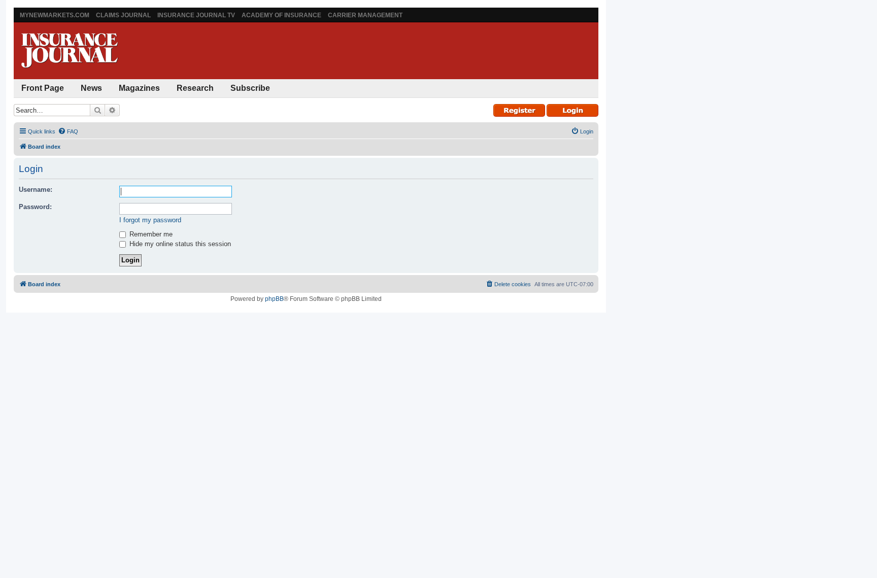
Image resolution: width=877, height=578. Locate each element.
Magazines (139, 88)
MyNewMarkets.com (54, 15)
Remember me (150, 234)
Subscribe (250, 88)
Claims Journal (123, 15)
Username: (35, 189)
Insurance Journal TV (196, 15)
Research (195, 88)
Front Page (42, 88)
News (91, 88)
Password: (35, 207)
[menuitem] (68, 131)
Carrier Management (365, 15)
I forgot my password (150, 220)
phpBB (274, 298)
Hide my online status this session (179, 244)
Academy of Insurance (281, 15)
